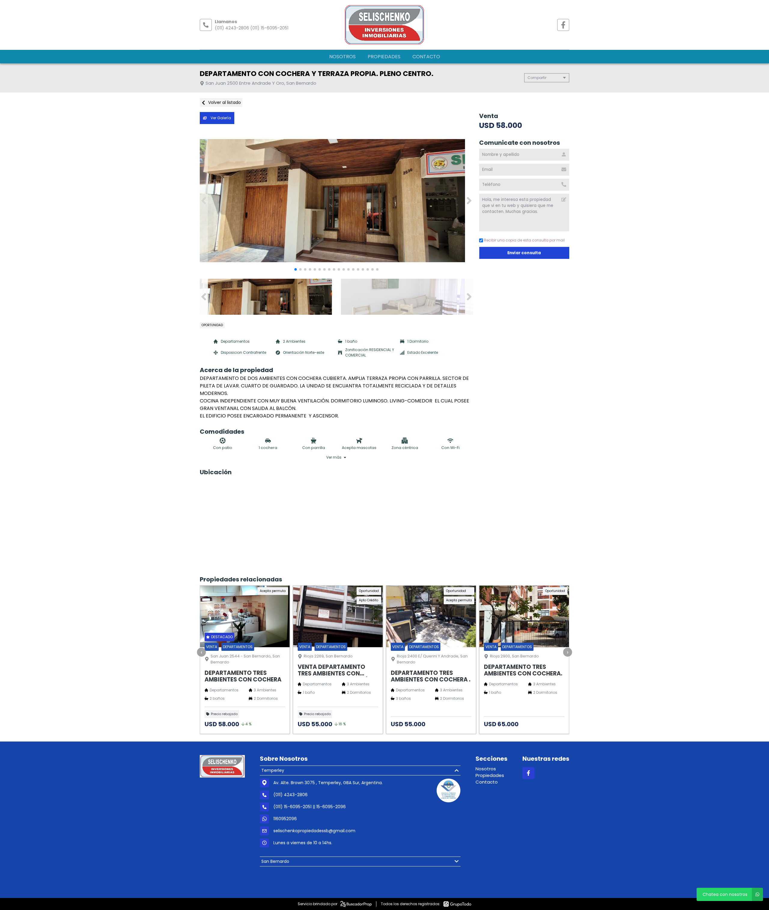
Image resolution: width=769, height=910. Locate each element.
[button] (469, 201)
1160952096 (285, 819)
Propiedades (384, 56)
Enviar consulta (524, 253)
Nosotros (342, 56)
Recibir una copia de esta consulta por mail (524, 240)
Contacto (426, 56)
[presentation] (201, 652)
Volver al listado (224, 102)
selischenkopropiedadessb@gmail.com (314, 831)
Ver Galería (220, 117)
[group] (336, 201)
